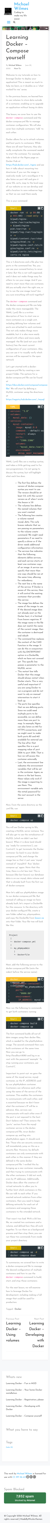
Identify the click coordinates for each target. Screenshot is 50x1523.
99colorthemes (35, 1519)
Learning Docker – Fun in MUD (21, 1383)
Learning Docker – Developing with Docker (34, 1335)
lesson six (39, 918)
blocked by (28, 1498)
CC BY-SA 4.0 (19, 1477)
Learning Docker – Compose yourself (24, 1416)
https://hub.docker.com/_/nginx (21, 165)
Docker (18, 1309)
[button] (14, 22)
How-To (17, 69)
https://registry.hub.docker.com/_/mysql (25, 399)
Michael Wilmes (21, 6)
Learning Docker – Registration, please (25, 1400)
